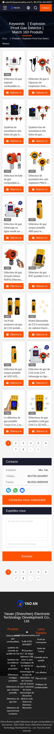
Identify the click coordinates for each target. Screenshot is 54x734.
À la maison (5, 41)
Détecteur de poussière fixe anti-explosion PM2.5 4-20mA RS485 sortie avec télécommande (39, 182)
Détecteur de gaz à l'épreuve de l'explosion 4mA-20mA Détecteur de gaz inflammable (38, 86)
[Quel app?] (15, 490)
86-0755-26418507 (42, 2)
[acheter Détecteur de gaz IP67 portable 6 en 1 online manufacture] (39, 258)
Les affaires (41, 672)
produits (16, 38)
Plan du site (41, 678)
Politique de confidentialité (41, 686)
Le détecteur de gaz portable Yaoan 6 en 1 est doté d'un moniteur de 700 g (14, 424)
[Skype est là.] (8, 490)
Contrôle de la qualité (41, 659)
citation (45, 8)
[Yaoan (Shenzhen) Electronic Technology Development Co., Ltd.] (15, 7)
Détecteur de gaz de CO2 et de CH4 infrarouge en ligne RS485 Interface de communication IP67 (39, 376)
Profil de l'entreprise (41, 641)
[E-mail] (22, 490)
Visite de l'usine (41, 650)
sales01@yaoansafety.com (18, 2)
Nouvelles (41, 666)
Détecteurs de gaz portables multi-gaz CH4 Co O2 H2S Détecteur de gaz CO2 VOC (38, 424)
